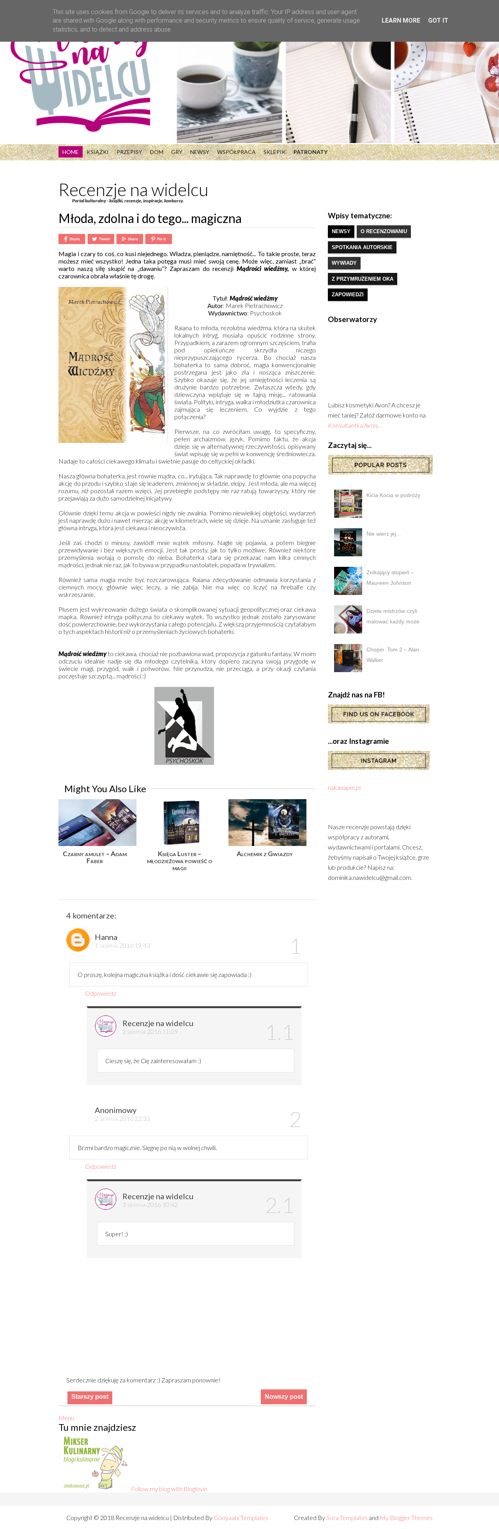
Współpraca (236, 152)
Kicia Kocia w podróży (393, 495)
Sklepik (275, 152)
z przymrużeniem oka (362, 279)
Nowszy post (284, 1396)
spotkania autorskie (362, 247)
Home (70, 152)
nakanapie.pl (344, 787)
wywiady (344, 263)
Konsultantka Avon (352, 425)
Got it (438, 20)
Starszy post (89, 1396)
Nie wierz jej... (383, 534)
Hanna (106, 936)
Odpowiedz (100, 993)
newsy (341, 231)
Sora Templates (347, 1517)
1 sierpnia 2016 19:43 (122, 945)
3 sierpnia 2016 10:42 (150, 1204)
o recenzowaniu (384, 231)
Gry (176, 152)
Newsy (199, 152)
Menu (66, 1417)
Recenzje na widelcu (133, 189)
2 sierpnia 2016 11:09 (150, 1031)
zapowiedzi (348, 294)
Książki (98, 152)
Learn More (401, 20)
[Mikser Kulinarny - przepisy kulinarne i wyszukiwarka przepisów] (95, 1488)
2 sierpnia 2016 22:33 (122, 1118)
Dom (156, 152)
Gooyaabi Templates (241, 1517)
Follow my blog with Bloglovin (169, 1488)
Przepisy (129, 152)
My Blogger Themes (406, 1517)
